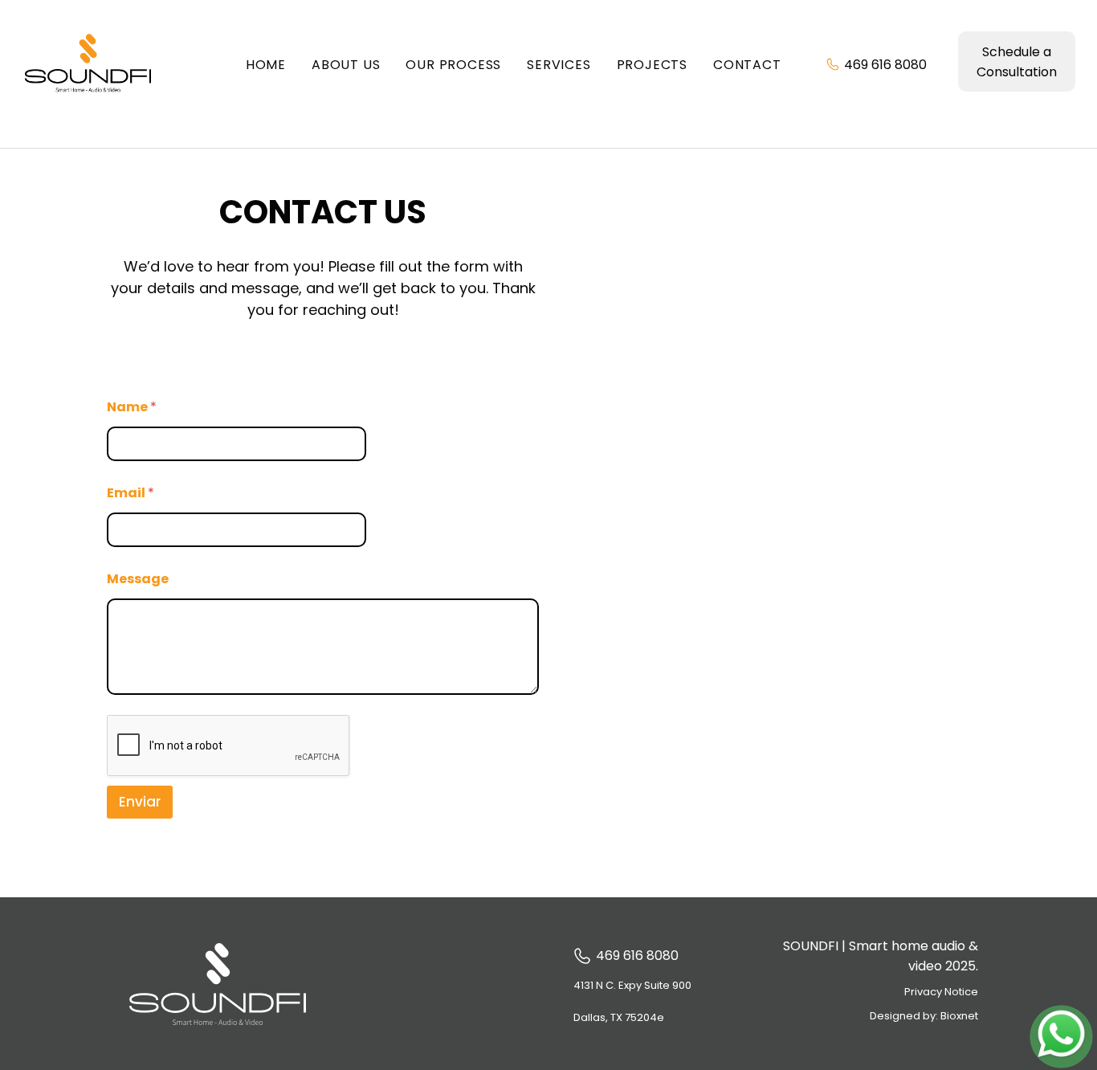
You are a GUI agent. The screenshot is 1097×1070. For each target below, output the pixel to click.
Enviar (140, 801)
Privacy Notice (941, 991)
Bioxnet (959, 1015)
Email (130, 492)
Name (132, 407)
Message (138, 578)
